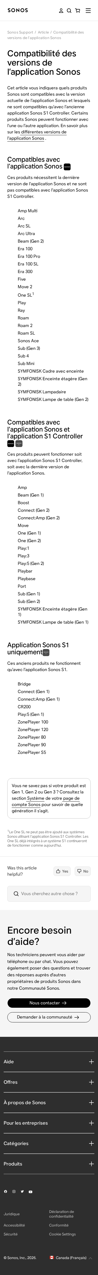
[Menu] (88, 10)
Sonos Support (20, 32)
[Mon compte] (61, 10)
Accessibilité (14, 1225)
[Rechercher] (69, 10)
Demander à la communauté (44, 1017)
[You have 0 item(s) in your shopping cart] (77, 10)
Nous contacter (45, 1003)
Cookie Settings (62, 1234)
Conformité (58, 1225)
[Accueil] (17, 10)
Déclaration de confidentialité (61, 1214)
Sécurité (11, 1234)
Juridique (12, 1214)
